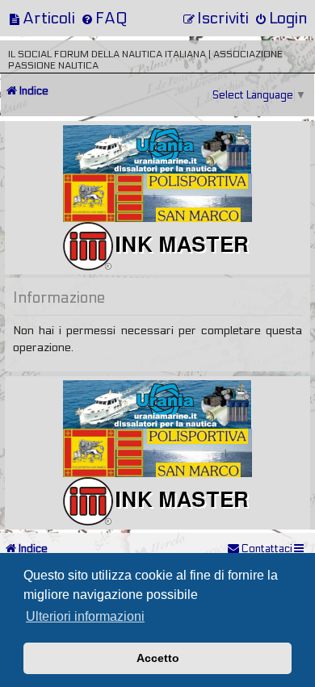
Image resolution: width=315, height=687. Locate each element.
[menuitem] (41, 18)
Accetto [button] (157, 657)
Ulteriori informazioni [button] (85, 616)
